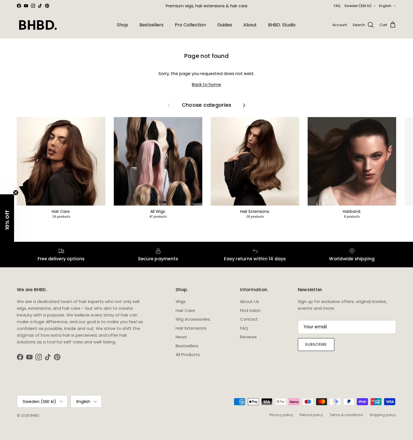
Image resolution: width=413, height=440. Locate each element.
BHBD (34, 415)
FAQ (337, 5)
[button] (7, 220)
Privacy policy (281, 414)
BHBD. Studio (282, 25)
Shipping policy (382, 414)
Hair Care (185, 310)
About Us (249, 301)
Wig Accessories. (193, 319)
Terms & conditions (346, 414)
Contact (249, 319)
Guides (224, 25)
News (181, 337)
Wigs (181, 301)
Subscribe (316, 344)
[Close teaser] (16, 192)
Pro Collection (190, 25)
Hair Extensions (191, 328)
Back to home (206, 84)
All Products (188, 354)
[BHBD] (38, 25)
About (250, 25)
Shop (122, 25)
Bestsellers (151, 25)
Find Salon (250, 310)
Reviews (248, 337)
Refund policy (311, 414)
